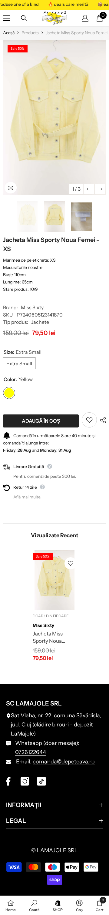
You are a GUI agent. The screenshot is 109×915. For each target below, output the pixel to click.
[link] (34, 905)
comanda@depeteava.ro (64, 761)
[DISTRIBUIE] (101, 420)
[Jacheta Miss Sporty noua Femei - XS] (55, 580)
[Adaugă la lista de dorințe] (89, 419)
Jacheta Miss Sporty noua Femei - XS (48, 638)
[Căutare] (24, 18)
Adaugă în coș (41, 421)
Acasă (9, 32)
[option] (54, 117)
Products (30, 32)
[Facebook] (8, 781)
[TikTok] (41, 781)
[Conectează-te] (85, 18)
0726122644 (30, 752)
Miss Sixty (32, 307)
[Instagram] (25, 781)
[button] (89, 189)
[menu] (6, 18)
